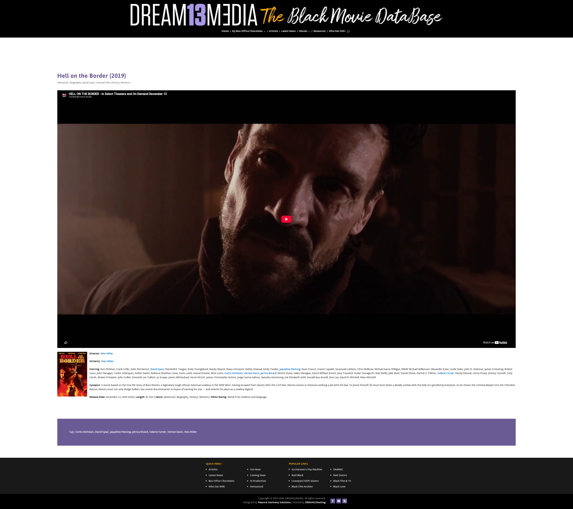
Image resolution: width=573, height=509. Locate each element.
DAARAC (338, 470)
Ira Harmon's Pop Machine (307, 470)
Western (125, 83)
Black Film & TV (342, 481)
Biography (75, 83)
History (115, 83)
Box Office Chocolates (221, 481)
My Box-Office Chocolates (247, 32)
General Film (103, 83)
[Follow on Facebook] (332, 501)
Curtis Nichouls (233, 373)
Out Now (255, 470)
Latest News (288, 32)
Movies (303, 32)
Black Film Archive (302, 487)
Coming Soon (258, 475)
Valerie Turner (445, 373)
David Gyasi (88, 83)
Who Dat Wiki (337, 32)
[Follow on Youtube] (338, 501)
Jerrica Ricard (268, 373)
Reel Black (297, 475)
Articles (273, 32)
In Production (258, 481)
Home (225, 32)
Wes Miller (107, 354)
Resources (320, 32)
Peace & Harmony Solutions (274, 503)
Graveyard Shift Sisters (305, 481)
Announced (256, 487)
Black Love (339, 487)
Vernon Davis (251, 373)
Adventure (63, 83)
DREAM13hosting (315, 503)
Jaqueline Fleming (289, 369)
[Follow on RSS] (344, 501)
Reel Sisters (340, 475)
